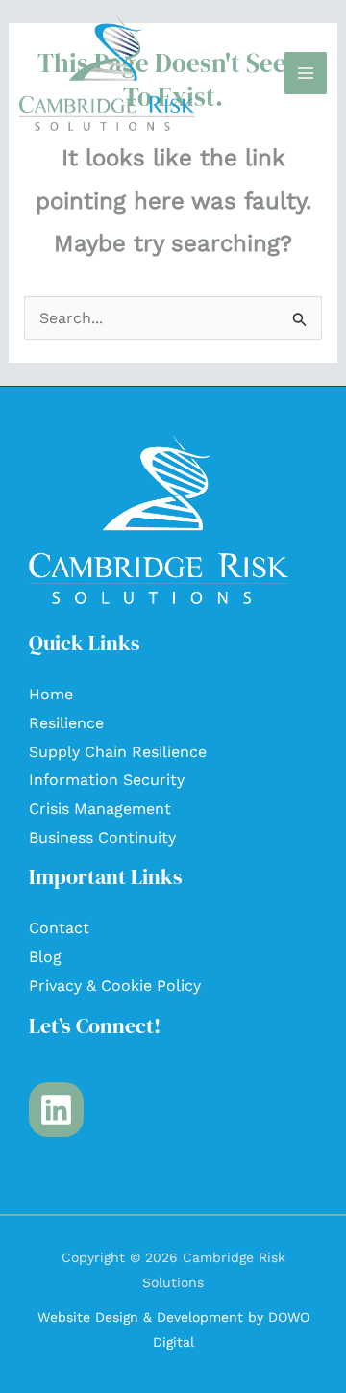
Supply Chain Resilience (118, 752)
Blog (45, 957)
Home (51, 694)
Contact (59, 928)
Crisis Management (100, 808)
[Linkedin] (56, 1109)
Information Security (107, 780)
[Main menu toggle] (305, 73)
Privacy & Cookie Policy (115, 985)
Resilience (66, 723)
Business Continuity (102, 837)
